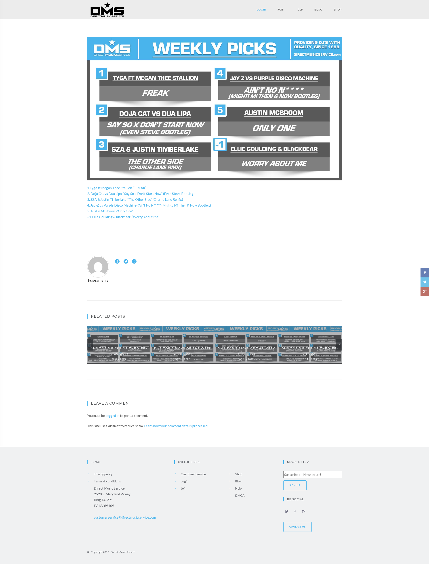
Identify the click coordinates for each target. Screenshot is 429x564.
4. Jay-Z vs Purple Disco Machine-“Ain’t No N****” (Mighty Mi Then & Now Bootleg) (149, 205)
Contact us (297, 526)
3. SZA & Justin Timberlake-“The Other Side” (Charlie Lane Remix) (135, 199)
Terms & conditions (107, 481)
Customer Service (193, 474)
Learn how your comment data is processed (176, 426)
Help (299, 9)
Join (281, 9)
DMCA (240, 495)
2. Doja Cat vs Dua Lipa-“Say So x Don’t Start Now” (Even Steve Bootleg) (141, 194)
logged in (112, 416)
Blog (318, 9)
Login (261, 9)
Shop (338, 9)
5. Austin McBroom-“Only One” (110, 211)
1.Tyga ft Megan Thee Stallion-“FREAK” (116, 188)
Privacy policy (102, 474)
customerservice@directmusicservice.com (125, 517)
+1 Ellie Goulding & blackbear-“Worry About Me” (123, 217)
